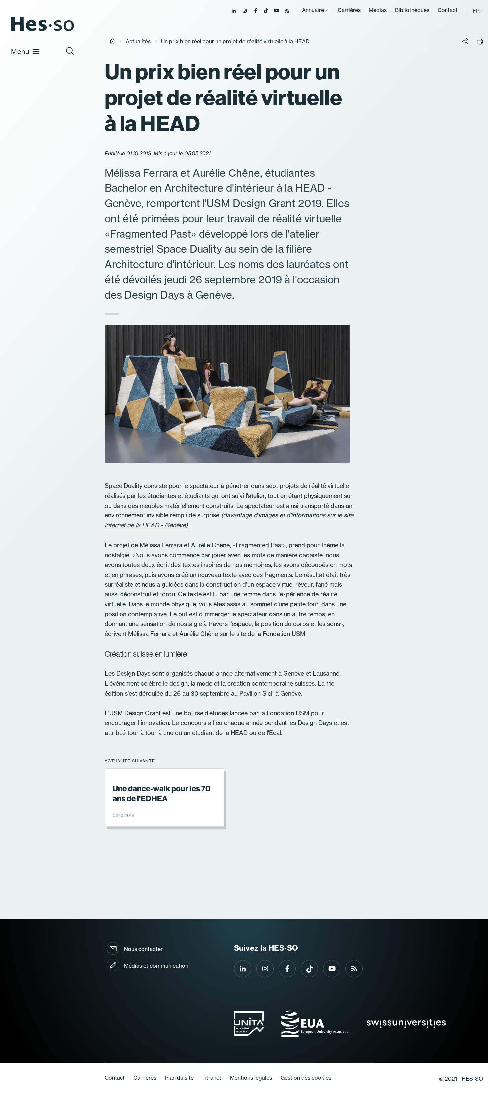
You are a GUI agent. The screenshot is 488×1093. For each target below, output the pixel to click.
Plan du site (179, 1077)
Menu (20, 51)
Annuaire (313, 10)
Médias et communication (156, 965)
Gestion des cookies (306, 1077)
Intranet (211, 1077)
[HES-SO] (42, 30)
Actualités (138, 41)
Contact (448, 10)
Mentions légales (251, 1077)
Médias (378, 10)
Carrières (349, 10)
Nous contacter (143, 949)
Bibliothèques (412, 10)
